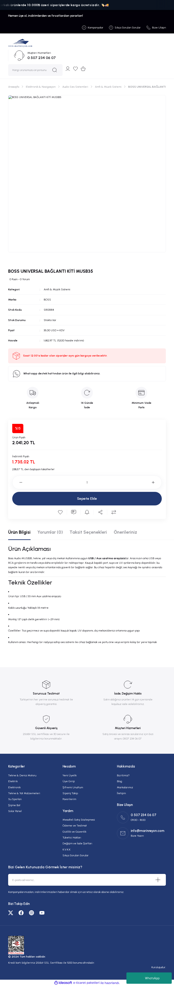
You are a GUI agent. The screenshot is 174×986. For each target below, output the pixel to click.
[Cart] (83, 68)
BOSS (47, 299)
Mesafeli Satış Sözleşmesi (79, 819)
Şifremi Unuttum (73, 787)
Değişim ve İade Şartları (77, 843)
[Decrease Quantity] (17, 482)
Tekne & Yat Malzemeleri (24, 793)
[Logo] (20, 42)
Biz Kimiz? (123, 775)
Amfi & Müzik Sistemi (57, 289)
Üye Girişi (69, 781)
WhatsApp (152, 978)
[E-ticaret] (86, 983)
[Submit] (158, 880)
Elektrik (13, 781)
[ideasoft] (63, 983)
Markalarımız (125, 787)
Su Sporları (15, 799)
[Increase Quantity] (157, 482)
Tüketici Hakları (72, 837)
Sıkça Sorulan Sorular (76, 855)
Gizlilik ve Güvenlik (74, 831)
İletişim (121, 793)
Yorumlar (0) (50, 532)
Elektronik (14, 787)
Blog (119, 781)
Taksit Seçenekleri (88, 532)
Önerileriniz (125, 532)
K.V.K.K (66, 849)
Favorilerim (69, 799)
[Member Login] (67, 68)
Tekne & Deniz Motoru (22, 775)
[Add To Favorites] (60, 512)
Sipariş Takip (70, 793)
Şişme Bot (14, 805)
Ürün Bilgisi (19, 532)
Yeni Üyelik (70, 775)
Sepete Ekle (87, 498)
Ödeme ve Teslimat (75, 825)
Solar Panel (15, 811)
